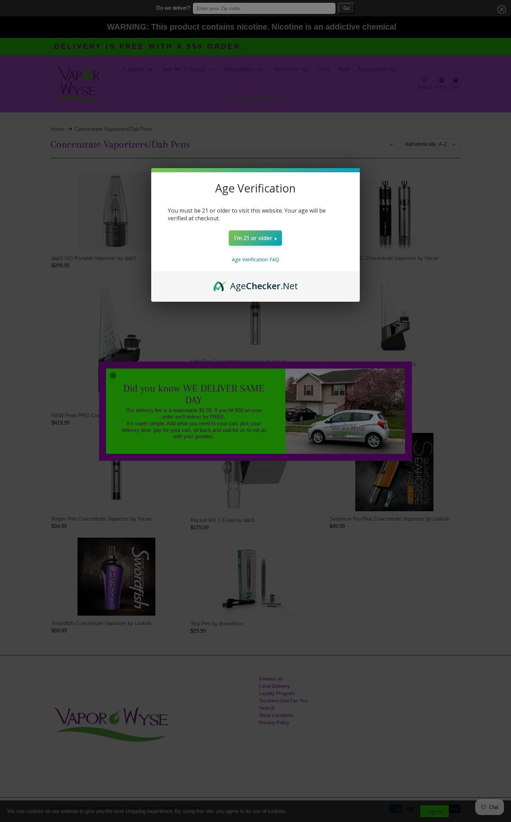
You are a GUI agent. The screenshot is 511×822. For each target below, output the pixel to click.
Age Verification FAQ (255, 259)
